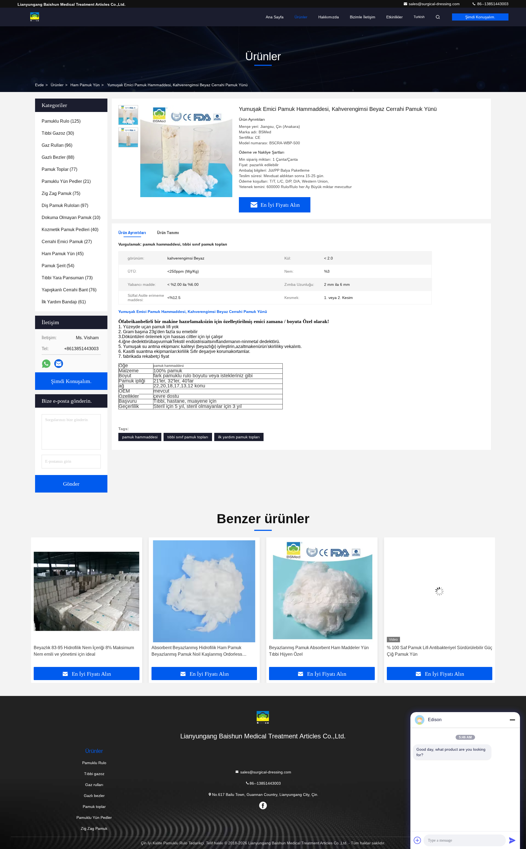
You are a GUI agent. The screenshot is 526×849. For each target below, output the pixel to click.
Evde (39, 85)
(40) (70, 229)
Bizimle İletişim (362, 17)
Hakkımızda (328, 17)
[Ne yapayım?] (46, 363)
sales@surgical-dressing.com (435, 4)
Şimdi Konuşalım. (480, 17)
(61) (64, 302)
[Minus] (512, 719)
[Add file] (417, 840)
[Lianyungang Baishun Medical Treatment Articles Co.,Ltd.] (35, 17)
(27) (67, 241)
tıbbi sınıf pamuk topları (187, 437)
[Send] (512, 840)
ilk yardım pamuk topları (239, 437)
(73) (67, 277)
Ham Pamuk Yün (85, 85)
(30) (58, 133)
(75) (61, 193)
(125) (61, 121)
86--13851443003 (492, 4)
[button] (41, 604)
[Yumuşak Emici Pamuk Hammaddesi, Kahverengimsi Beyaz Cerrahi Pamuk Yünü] (186, 151)
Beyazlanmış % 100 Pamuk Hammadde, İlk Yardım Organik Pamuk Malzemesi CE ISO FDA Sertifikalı (436, 651)
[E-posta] (58, 363)
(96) (57, 145)
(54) (58, 265)
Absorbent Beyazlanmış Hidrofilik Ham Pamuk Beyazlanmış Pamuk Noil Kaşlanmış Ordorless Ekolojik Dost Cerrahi (79, 651)
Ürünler (301, 17)
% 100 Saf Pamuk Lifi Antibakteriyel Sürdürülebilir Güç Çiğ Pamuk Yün (322, 651)
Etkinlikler (394, 17)
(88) (58, 157)
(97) (65, 205)
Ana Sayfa (275, 17)
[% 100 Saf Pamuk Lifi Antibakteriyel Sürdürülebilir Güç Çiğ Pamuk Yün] (322, 591)
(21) (66, 181)
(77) (59, 169)
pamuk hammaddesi (140, 437)
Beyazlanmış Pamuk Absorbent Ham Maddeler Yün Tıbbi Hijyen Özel (201, 651)
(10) (71, 217)
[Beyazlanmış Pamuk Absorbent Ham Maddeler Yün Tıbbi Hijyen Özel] (204, 591)
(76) (69, 289)
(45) (63, 253)
